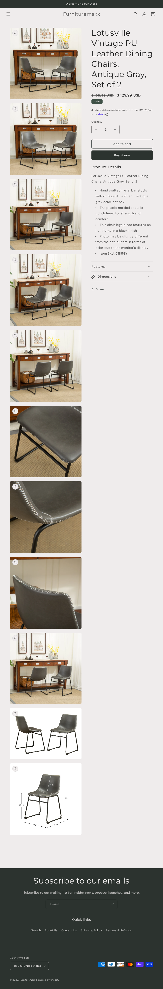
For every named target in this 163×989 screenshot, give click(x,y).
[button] (8, 14)
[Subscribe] (112, 904)
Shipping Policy (91, 930)
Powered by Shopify (47, 979)
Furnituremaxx (28, 979)
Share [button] (100, 289)
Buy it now (122, 155)
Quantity (96, 121)
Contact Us (69, 930)
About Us (51, 930)
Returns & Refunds (119, 930)
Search (36, 930)
